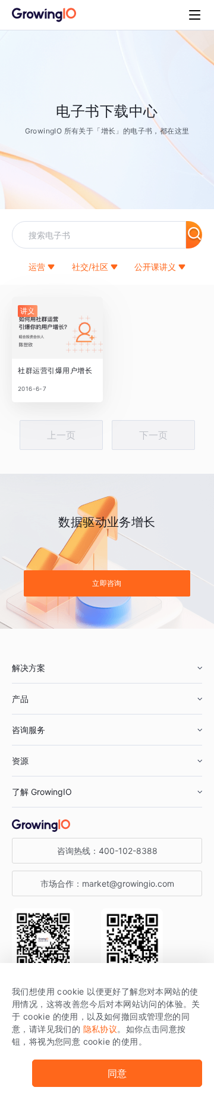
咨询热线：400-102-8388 (107, 851)
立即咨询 (107, 583)
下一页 (153, 435)
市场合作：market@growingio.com (107, 883)
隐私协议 (100, 1029)
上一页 (61, 435)
